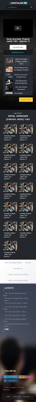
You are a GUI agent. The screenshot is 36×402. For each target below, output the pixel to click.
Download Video (18, 47)
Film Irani (26, 397)
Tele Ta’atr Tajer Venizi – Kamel (15, 315)
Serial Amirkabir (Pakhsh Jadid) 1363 (18, 118)
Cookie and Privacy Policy (18, 274)
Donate (28, 262)
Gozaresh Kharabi (26, 100)
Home (8, 397)
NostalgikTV (13, 388)
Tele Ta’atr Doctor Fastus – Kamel (16, 303)
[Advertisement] (18, 352)
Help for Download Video (18, 280)
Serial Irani (17, 397)
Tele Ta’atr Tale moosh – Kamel (15, 312)
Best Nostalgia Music (13, 262)
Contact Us (18, 268)
